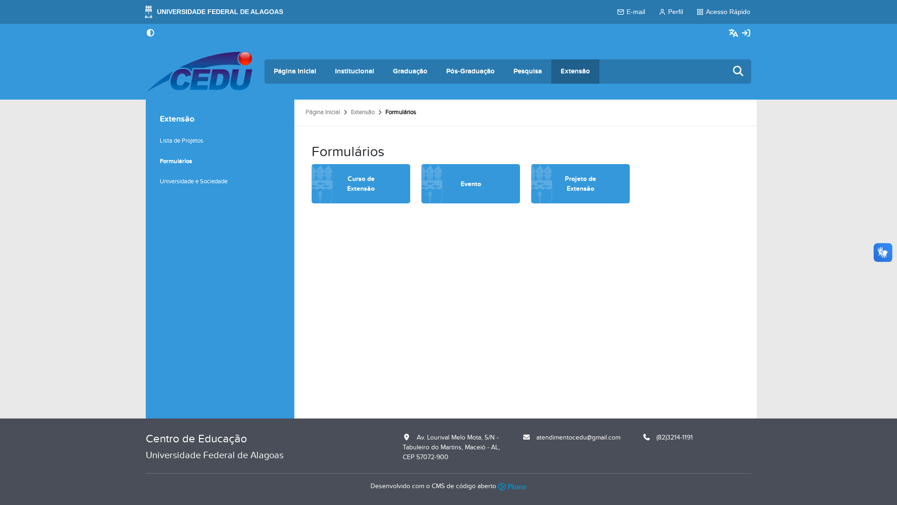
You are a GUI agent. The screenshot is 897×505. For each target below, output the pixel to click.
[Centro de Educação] (199, 71)
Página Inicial (295, 71)
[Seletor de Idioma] (734, 33)
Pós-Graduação (470, 71)
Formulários (176, 161)
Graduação (410, 71)
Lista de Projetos (181, 140)
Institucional (354, 71)
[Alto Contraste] (150, 34)
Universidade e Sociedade (194, 181)
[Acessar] (746, 33)
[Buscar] (738, 72)
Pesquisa (527, 71)
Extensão (575, 71)
